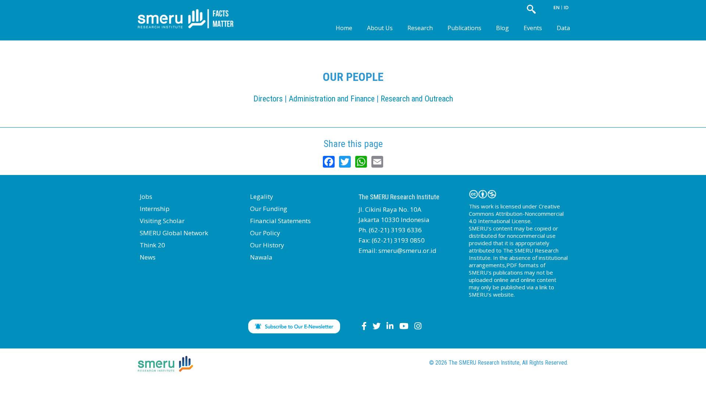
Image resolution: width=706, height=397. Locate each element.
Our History (267, 245)
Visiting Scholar (162, 221)
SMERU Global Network (174, 233)
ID (566, 7)
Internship (155, 208)
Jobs (146, 196)
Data (563, 28)
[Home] (191, 12)
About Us (380, 28)
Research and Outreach (417, 98)
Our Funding (268, 208)
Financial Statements (280, 221)
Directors (268, 98)
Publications (464, 28)
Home (344, 28)
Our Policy (265, 233)
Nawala (261, 257)
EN (556, 7)
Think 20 (152, 245)
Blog (502, 28)
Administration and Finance (332, 98)
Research (420, 28)
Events (533, 28)
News (148, 257)
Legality (261, 196)
